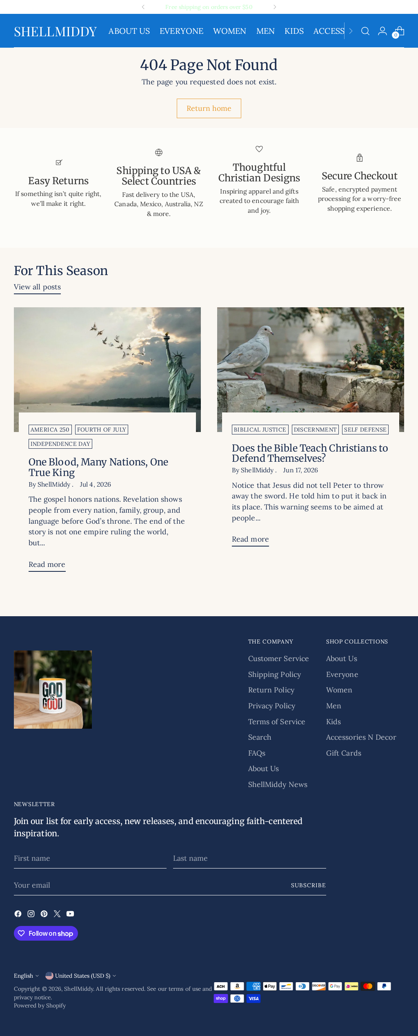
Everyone (342, 674)
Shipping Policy (274, 674)
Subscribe (308, 885)
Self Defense (365, 429)
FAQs (256, 753)
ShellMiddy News (277, 784)
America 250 (50, 429)
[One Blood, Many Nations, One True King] (107, 369)
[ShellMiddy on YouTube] (71, 915)
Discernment (315, 429)
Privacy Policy (271, 705)
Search (260, 737)
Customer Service (278, 658)
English (23, 975)
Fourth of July (102, 429)
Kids (333, 721)
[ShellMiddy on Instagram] (32, 915)
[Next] (275, 7)
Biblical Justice (260, 429)
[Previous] (143, 7)
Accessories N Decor (361, 737)
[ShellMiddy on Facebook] (19, 915)
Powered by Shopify (40, 1005)
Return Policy (271, 689)
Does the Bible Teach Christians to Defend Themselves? (310, 453)
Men (333, 705)
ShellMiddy (78, 988)
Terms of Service (276, 721)
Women (339, 689)
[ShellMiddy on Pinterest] (45, 915)
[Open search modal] (365, 31)
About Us (263, 768)
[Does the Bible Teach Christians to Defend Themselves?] (310, 369)
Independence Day (61, 443)
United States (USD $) (82, 975)
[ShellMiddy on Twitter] (58, 915)
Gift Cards (343, 753)
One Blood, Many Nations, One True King (98, 467)
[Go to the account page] (382, 31)
